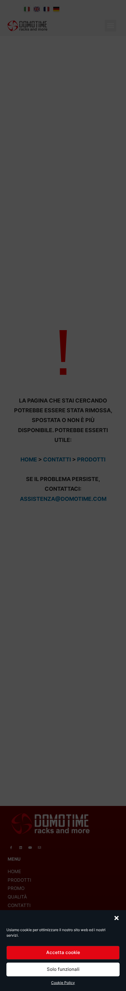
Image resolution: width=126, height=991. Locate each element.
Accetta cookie (63, 952)
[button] (116, 918)
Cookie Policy (63, 982)
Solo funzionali (63, 969)
